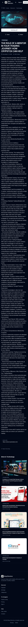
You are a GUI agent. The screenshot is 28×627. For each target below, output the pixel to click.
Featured (3, 587)
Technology (19, 8)
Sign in (20, 2)
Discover (12, 8)
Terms (16, 622)
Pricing (2, 602)
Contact (3, 613)
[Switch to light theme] (15, 2)
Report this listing (6, 448)
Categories (3, 592)
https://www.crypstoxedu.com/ (10, 442)
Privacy (12, 622)
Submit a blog (4, 599)
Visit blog (13, 30)
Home (7, 8)
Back (4, 8)
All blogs (3, 590)
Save (8, 34)
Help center (4, 611)
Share (21, 34)
